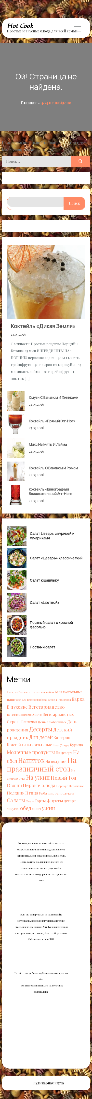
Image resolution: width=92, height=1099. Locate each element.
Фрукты (55, 800)
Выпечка (29, 721)
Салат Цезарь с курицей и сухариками (52, 535)
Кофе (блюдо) (61, 745)
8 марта (12, 692)
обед (25, 807)
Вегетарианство (46, 706)
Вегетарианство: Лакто (24, 714)
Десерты (41, 729)
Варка (78, 699)
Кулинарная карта (48, 1083)
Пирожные (76, 786)
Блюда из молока (59, 699)
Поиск (74, 203)
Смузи (30, 801)
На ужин (38, 777)
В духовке (17, 707)
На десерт (64, 752)
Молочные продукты (31, 752)
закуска (13, 808)
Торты (40, 800)
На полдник (55, 761)
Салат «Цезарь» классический (56, 558)
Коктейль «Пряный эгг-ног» (52, 421)
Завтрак (61, 737)
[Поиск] (80, 161)
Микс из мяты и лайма (48, 444)
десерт (70, 800)
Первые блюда (39, 785)
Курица (76, 744)
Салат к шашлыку (44, 580)
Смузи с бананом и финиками (53, 397)
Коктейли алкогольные (29, 744)
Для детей (41, 737)
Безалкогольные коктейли (36, 692)
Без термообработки (34, 699)
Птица (31, 792)
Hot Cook (20, 26)
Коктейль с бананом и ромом (53, 468)
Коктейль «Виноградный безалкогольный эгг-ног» (50, 491)
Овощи (14, 785)
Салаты (16, 800)
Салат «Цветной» (45, 602)
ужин (48, 808)
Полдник (16, 792)
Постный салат (42, 647)
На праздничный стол (42, 764)
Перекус (62, 786)
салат (36, 808)
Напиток (31, 760)
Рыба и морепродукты (56, 793)
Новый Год (64, 777)
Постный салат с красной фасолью (51, 624)
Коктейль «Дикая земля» (43, 326)
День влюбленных (52, 722)
